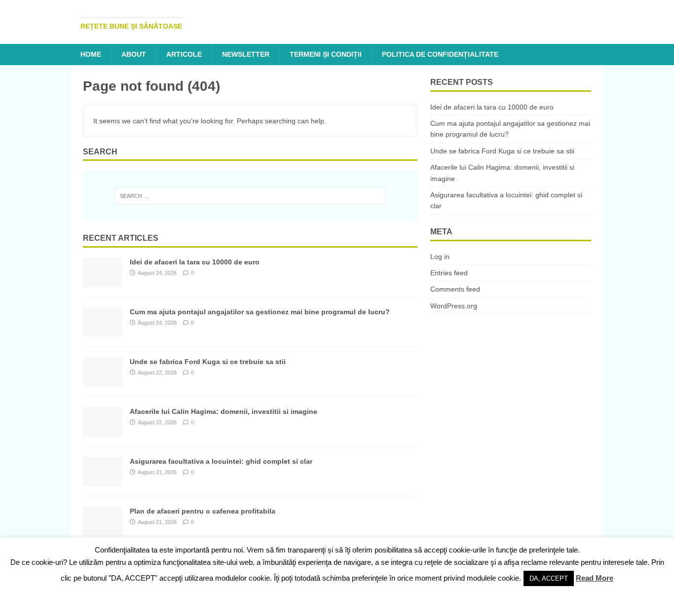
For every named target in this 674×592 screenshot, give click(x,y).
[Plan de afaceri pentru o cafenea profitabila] (102, 531)
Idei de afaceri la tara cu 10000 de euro (195, 262)
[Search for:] (250, 195)
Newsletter (245, 54)
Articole (184, 54)
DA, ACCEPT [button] (548, 578)
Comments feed (455, 289)
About (133, 54)
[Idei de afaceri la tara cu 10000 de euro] (102, 282)
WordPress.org (453, 306)
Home (90, 54)
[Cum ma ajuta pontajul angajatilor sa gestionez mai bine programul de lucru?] (102, 331)
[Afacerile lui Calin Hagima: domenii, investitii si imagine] (102, 431)
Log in (439, 256)
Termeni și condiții (326, 54)
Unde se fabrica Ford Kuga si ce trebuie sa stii (208, 362)
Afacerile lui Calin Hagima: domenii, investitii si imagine (223, 411)
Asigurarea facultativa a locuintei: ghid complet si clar (221, 461)
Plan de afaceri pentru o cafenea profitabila (202, 511)
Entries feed (449, 273)
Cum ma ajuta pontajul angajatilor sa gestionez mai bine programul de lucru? (260, 312)
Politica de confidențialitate (440, 54)
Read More (594, 578)
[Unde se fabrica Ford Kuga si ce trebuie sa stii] (102, 381)
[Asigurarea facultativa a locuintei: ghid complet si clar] (102, 481)
